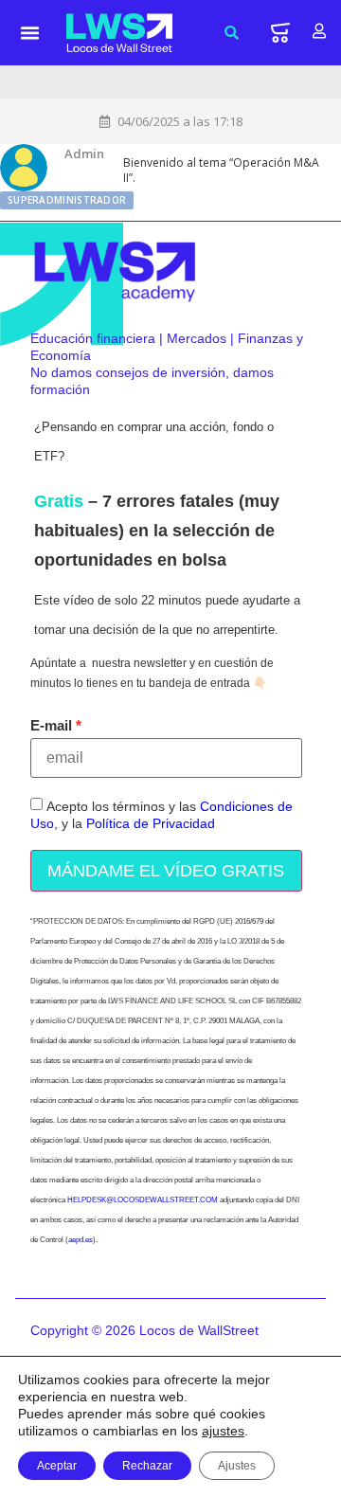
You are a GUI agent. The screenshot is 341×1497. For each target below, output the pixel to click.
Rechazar (147, 1465)
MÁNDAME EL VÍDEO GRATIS (165, 870)
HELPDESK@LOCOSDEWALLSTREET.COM (142, 1200)
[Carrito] (280, 32)
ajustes (223, 1430)
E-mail (51, 725)
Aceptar (57, 1465)
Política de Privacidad (150, 823)
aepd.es (80, 1239)
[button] (30, 33)
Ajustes (237, 1465)
